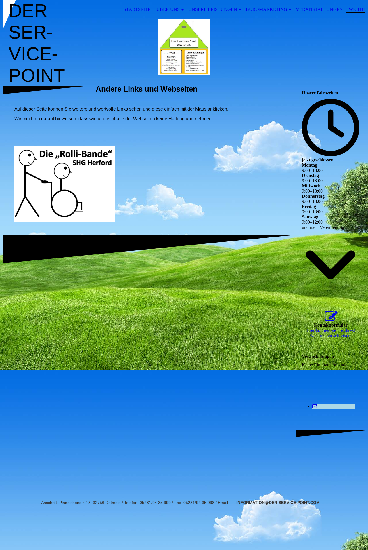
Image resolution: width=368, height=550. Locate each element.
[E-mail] (314, 406)
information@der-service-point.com (278, 502)
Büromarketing (266, 9)
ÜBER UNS (168, 9)
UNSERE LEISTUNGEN (212, 9)
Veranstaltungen (319, 9)
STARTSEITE (137, 9)
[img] (184, 47)
